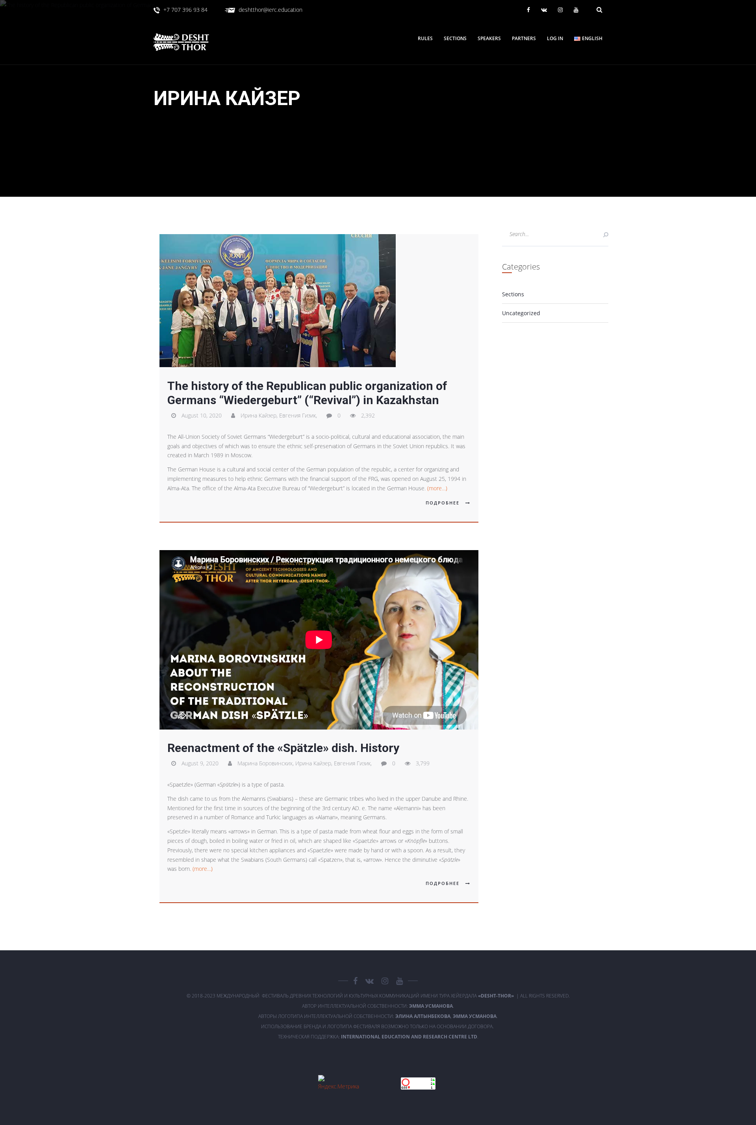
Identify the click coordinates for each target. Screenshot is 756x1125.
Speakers (489, 38)
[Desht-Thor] (189, 42)
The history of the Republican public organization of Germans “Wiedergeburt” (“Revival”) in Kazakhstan (307, 393)
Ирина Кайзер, (260, 415)
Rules (425, 38)
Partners (524, 38)
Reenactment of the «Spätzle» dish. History (283, 748)
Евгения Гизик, (299, 415)
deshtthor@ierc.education (270, 9)
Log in (555, 38)
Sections (455, 38)
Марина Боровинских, (266, 763)
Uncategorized (521, 313)
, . (446, 1016)
